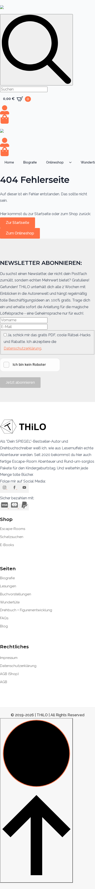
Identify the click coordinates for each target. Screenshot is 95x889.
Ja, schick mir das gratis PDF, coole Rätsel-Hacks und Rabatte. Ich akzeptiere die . (47, 342)
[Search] (36, 49)
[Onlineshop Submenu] (71, 162)
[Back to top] (36, 800)
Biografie (30, 162)
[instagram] (5, 488)
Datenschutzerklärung (22, 348)
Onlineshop (55, 162)
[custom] (5, 507)
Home (9, 162)
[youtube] (24, 488)
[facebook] (15, 488)
